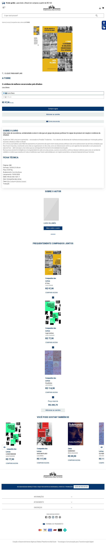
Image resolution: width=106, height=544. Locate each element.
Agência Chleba (36, 542)
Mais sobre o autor (53, 228)
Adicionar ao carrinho (53, 114)
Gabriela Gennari (21, 181)
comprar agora (51, 292)
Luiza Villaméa (5, 87)
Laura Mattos (40, 455)
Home (3, 22)
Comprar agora (53, 109)
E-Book (9, 97)
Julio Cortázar (48, 385)
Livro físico (11, 93)
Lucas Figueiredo (49, 335)
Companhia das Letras (17, 22)
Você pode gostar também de (53, 417)
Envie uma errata (54, 121)
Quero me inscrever (81, 487)
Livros (8, 22)
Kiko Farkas (10, 181)
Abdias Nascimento (73, 453)
